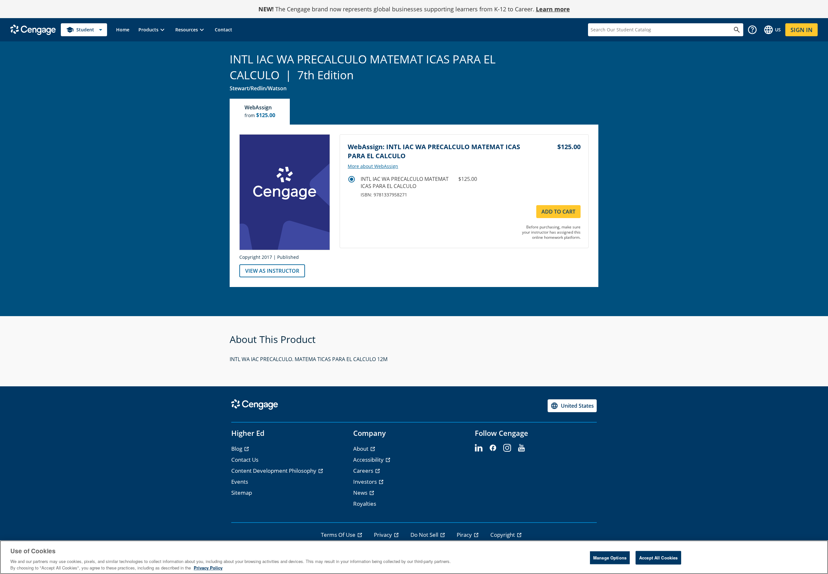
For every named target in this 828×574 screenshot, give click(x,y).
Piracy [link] (465, 534)
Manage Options (609, 558)
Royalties (364, 503)
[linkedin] (479, 448)
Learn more (553, 9)
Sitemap (241, 492)
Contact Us (244, 459)
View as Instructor (272, 270)
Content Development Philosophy (274, 470)
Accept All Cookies (658, 558)
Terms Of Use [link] (339, 534)
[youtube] (521, 448)
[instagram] (507, 448)
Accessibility (369, 459)
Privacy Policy (208, 567)
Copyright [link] (503, 534)
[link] (122, 29)
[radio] (351, 179)
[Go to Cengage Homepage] (33, 29)
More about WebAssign (373, 166)
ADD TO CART (558, 211)
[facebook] (493, 448)
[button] (152, 29)
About (361, 448)
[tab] (260, 112)
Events (239, 481)
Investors (365, 481)
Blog (237, 448)
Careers (364, 470)
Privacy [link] (383, 534)
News (361, 492)
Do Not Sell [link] (425, 534)
